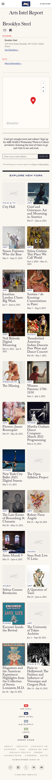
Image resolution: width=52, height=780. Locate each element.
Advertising (13, 756)
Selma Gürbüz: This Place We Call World (37, 255)
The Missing (10, 386)
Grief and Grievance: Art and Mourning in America (37, 212)
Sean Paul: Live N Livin (37, 557)
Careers (31, 756)
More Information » (13, 63)
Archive (22, 746)
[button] (33, 100)
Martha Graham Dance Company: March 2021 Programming (38, 433)
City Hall (8, 207)
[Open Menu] (3, 4)
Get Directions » (12, 49)
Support (10, 750)
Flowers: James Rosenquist (12, 428)
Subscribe (45, 4)
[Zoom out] (43, 87)
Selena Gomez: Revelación (12, 591)
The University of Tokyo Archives (37, 631)
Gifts (44, 756)
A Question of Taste (37, 591)
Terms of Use (38, 750)
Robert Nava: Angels (36, 516)
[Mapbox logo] (12, 123)
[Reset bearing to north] (43, 91)
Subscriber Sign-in (26, 760)
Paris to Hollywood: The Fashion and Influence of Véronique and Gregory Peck (37, 677)
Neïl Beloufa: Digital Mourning (11, 342)
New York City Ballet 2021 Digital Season (12, 478)
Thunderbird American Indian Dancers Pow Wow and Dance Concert (37, 345)
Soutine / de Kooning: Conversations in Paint (36, 300)
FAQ (22, 750)
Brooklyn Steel (11, 40)
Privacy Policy (44, 164)
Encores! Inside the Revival (12, 629)
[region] (26, 103)
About (8, 746)
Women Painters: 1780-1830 (37, 389)
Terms (34, 164)
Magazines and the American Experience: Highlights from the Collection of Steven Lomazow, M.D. (13, 678)
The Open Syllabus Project (37, 476)
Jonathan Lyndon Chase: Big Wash (12, 298)
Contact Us (39, 746)
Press (38, 753)
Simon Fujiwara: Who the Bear (13, 253)
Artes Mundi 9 (12, 556)
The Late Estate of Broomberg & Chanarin (13, 518)
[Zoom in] (43, 83)
